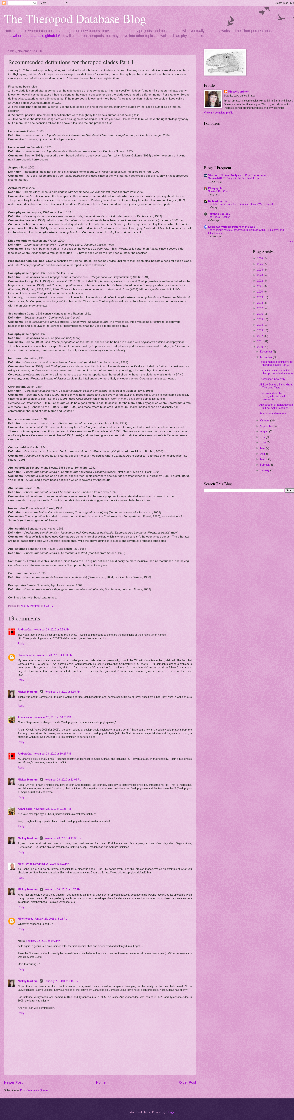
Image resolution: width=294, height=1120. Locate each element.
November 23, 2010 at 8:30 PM (62, 691)
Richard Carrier (217, 201)
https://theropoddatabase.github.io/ (32, 36)
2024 (260, 269)
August (264, 431)
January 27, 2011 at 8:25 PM (51, 918)
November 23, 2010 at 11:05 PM (63, 779)
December (266, 351)
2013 (260, 330)
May (263, 448)
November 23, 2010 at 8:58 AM (51, 629)
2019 (260, 297)
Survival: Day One (218, 191)
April (263, 453)
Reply (21, 643)
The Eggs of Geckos (219, 217)
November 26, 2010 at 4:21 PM (51, 863)
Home (101, 1082)
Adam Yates (25, 717)
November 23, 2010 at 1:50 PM (54, 655)
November (266, 357)
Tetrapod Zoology (219, 213)
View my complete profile (218, 112)
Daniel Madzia (26, 655)
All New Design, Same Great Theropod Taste (276, 386)
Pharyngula (215, 188)
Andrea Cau (25, 629)
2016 (260, 313)
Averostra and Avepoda (272, 413)
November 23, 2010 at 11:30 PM (63, 838)
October (265, 420)
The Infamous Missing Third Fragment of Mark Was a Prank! (240, 204)
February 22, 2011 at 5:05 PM (61, 981)
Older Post (187, 1082)
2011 (260, 341)
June (263, 442)
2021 (260, 286)
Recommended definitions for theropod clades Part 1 (276, 363)
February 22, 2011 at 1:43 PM (43, 940)
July (263, 437)
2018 (260, 302)
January (265, 470)
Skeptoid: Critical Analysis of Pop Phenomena (237, 175)
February (265, 464)
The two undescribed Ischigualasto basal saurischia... (272, 396)
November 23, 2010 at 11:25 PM (52, 808)
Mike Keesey (25, 918)
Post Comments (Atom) (34, 1090)
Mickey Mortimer (28, 691)
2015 (260, 319)
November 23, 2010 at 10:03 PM (52, 717)
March (264, 459)
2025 (260, 264)
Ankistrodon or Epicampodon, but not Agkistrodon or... (276, 406)
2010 (260, 346)
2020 (260, 291)
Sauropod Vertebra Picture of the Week (232, 226)
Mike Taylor (25, 863)
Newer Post (13, 1082)
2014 (260, 324)
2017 (260, 308)
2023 (260, 275)
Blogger (171, 1112)
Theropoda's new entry (272, 378)
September (267, 426)
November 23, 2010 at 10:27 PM (52, 753)
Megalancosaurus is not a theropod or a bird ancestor (276, 372)
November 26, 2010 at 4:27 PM (62, 889)
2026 (260, 258)
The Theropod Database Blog (75, 18)
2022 (260, 280)
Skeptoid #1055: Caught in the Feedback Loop (233, 178)
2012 (260, 336)
